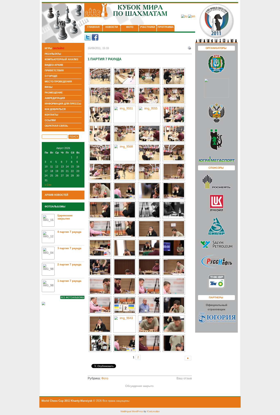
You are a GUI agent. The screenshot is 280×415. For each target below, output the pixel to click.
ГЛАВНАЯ (93, 27)
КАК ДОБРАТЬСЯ (55, 109)
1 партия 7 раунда (69, 280)
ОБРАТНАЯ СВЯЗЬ (56, 125)
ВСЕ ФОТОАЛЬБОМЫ (72, 297)
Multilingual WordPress (132, 411)
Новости (111, 27)
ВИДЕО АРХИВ (54, 65)
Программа (166, 27)
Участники (147, 27)
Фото (129, 27)
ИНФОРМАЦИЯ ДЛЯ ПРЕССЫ (63, 103)
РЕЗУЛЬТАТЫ (53, 53)
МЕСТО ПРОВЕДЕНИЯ (58, 81)
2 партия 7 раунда (69, 264)
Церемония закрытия (65, 217)
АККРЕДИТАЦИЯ (55, 98)
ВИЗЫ (48, 87)
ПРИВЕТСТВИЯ (54, 70)
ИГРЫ (54, 48)
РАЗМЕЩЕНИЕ (54, 92)
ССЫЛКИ (50, 120)
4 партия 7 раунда (69, 231)
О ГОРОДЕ (51, 76)
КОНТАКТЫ (51, 114)
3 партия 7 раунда (69, 248)
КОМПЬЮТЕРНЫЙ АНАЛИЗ (61, 59)
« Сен (48, 184)
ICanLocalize (153, 411)
